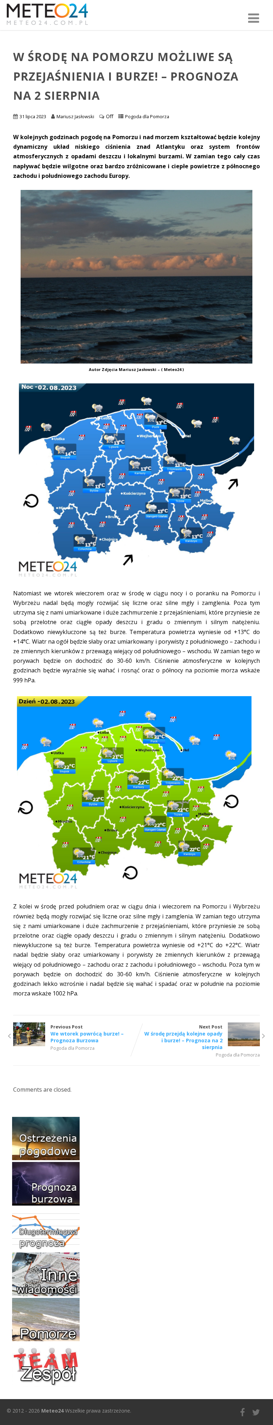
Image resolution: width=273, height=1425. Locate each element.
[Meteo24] (47, 26)
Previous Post (87, 1033)
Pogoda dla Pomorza (147, 116)
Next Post (183, 1036)
